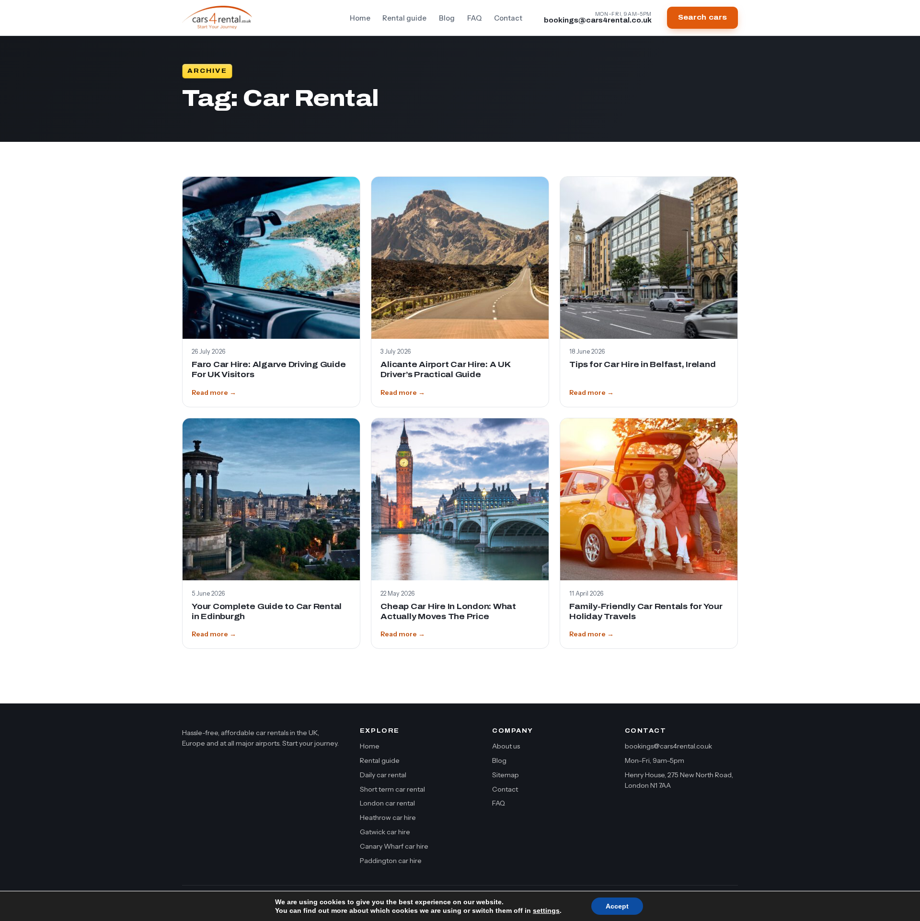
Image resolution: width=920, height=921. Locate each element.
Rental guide (404, 18)
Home (360, 18)
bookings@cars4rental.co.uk (668, 746)
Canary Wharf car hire (394, 846)
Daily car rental (383, 775)
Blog (447, 18)
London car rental (387, 803)
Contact (508, 18)
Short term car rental (392, 789)
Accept (617, 906)
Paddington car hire (391, 860)
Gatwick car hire (385, 832)
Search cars (702, 17)
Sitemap (505, 775)
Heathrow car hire (388, 817)
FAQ (474, 18)
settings (546, 910)
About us (506, 746)
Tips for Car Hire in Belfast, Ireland (642, 364)
